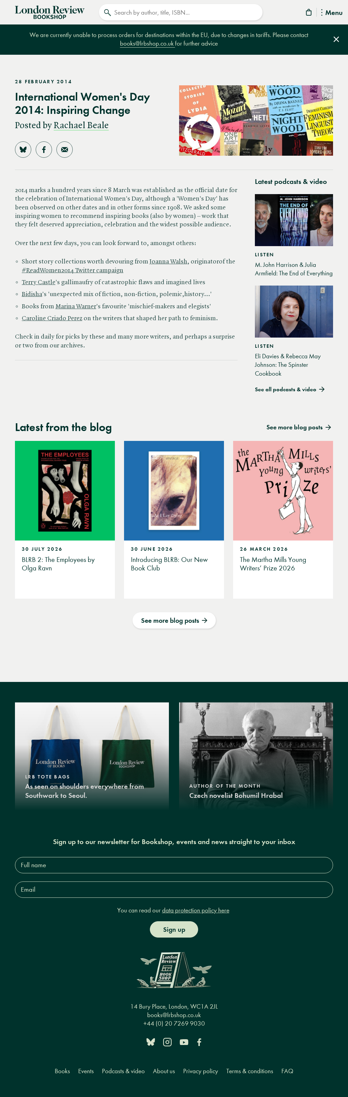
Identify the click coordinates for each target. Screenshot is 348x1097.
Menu (334, 13)
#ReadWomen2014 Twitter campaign (72, 270)
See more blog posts (170, 620)
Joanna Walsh (168, 261)
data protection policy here (195, 910)
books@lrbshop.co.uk (147, 43)
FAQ (287, 1071)
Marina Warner (75, 306)
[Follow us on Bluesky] (150, 1041)
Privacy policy (200, 1071)
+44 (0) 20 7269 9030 (174, 1023)
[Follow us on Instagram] (167, 1041)
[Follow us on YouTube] (184, 1041)
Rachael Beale (81, 126)
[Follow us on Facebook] (199, 1041)
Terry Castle (38, 282)
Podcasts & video (123, 1071)
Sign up (174, 929)
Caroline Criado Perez (52, 318)
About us (164, 1071)
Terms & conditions (249, 1071)
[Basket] (309, 13)
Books (62, 1071)
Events (86, 1071)
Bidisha (32, 294)
